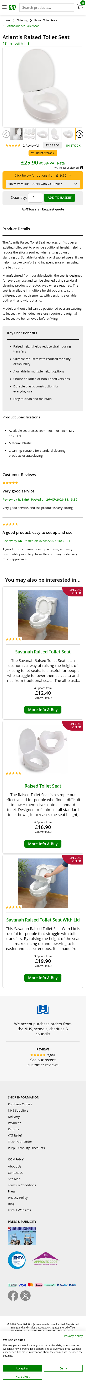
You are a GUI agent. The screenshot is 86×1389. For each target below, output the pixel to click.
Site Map (14, 1179)
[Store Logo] (13, 8)
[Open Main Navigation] (4, 7)
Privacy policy (73, 1336)
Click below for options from (40, 175)
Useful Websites (19, 1210)
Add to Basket (59, 197)
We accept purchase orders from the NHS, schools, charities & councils (43, 1028)
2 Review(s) (31, 145)
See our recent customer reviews (43, 1062)
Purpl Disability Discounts (26, 1148)
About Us (14, 1166)
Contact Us (15, 1172)
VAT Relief (15, 1135)
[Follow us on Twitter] (25, 1299)
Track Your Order (20, 1141)
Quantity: (19, 197)
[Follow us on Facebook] (14, 1299)
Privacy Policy (18, 1197)
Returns (13, 1129)
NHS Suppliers (18, 1110)
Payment (14, 1123)
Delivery (14, 1116)
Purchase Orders (20, 1104)
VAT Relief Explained (66, 167)
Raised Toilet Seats (45, 20)
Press (12, 1191)
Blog (11, 1204)
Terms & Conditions (22, 1185)
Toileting (22, 20)
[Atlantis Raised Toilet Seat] (16, 134)
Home (6, 20)
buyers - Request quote (43, 209)
